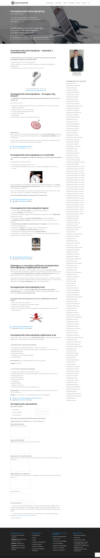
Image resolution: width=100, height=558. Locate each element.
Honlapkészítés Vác (70, 231)
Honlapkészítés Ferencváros (73, 157)
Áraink (65, 3)
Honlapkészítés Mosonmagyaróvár (74, 297)
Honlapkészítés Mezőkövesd (73, 303)
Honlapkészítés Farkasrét (72, 144)
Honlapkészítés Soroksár (72, 99)
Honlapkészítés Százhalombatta (74, 263)
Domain (34, 537)
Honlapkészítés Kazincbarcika (73, 328)
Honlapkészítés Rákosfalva (72, 115)
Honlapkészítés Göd (71, 357)
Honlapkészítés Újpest (71, 88)
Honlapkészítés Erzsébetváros (73, 146)
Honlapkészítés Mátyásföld (72, 126)
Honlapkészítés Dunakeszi (72, 369)
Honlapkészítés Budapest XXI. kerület (75, 168)
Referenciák (71, 3)
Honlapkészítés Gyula (71, 348)
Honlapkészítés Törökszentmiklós (74, 234)
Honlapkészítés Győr (71, 351)
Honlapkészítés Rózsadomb (73, 103)
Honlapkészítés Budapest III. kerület (75, 209)
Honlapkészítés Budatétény (72, 153)
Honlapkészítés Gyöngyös (72, 353)
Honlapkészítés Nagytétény (72, 124)
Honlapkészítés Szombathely (73, 243)
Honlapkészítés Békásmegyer (73, 160)
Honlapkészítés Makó (71, 308)
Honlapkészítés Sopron (71, 267)
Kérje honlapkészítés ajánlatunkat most (22, 146)
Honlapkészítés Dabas (71, 378)
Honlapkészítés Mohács (72, 299)
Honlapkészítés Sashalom (72, 101)
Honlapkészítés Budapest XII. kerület (75, 189)
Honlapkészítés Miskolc (71, 301)
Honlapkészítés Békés (71, 391)
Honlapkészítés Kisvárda (72, 220)
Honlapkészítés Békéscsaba (73, 389)
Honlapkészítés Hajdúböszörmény (74, 346)
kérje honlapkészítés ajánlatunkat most (36, 90)
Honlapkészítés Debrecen (72, 375)
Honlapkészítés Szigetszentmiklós (74, 247)
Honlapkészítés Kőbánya (72, 130)
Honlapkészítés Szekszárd (72, 256)
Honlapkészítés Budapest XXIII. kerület (75, 162)
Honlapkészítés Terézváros (72, 94)
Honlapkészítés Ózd (71, 285)
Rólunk (78, 3)
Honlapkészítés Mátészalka (72, 306)
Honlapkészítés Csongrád (72, 380)
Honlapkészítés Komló (71, 310)
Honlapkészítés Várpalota (72, 229)
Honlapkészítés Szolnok (72, 245)
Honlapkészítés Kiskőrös (72, 319)
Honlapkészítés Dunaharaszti (73, 371)
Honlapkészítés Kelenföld (72, 135)
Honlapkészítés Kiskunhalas (73, 315)
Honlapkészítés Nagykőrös (72, 292)
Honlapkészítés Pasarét (71, 119)
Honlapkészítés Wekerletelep (73, 85)
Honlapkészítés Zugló (71, 83)
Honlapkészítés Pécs (71, 279)
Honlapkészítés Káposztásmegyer (74, 137)
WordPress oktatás (36, 544)
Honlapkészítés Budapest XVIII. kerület (75, 175)
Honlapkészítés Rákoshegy (72, 110)
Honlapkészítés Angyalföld (72, 164)
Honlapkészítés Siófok (71, 270)
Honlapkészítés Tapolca (72, 240)
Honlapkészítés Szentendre (72, 254)
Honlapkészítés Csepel (71, 148)
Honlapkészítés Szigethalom (73, 249)
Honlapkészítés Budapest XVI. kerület (75, 180)
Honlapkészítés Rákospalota (73, 108)
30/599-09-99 (22, 148)
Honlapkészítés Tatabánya (72, 236)
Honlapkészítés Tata (71, 238)
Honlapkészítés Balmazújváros (73, 393)
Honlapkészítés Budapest (72, 384)
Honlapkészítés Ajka (71, 398)
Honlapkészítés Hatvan (71, 339)
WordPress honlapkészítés (38, 542)
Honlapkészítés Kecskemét (72, 324)
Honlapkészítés (49, 3)
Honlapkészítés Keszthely (72, 321)
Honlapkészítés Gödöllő (72, 355)
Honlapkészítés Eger (71, 364)
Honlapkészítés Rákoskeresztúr (73, 112)
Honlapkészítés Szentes (72, 252)
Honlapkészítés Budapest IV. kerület (75, 207)
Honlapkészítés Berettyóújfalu (73, 386)
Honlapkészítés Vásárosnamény (74, 227)
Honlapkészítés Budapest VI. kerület (75, 202)
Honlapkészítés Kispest (71, 132)
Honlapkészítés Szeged (71, 261)
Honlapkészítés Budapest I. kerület (74, 213)
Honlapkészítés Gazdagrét (72, 141)
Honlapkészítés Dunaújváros (73, 366)
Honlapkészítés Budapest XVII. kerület (75, 177)
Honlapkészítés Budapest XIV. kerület (75, 184)
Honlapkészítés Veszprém (72, 225)
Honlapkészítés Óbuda (71, 121)
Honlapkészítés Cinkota (71, 151)
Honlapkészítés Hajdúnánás (73, 344)
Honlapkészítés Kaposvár (72, 326)
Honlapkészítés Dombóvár (72, 373)
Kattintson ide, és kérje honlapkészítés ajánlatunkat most (27, 398)
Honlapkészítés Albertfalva (72, 216)
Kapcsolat (84, 3)
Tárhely (34, 539)
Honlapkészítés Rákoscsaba (73, 117)
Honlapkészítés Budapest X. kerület (74, 193)
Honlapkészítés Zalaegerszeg (73, 222)
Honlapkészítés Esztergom (72, 360)
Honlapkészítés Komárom (72, 312)
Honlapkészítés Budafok (72, 155)
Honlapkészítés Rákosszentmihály (74, 106)
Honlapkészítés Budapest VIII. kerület (75, 198)
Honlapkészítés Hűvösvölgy (72, 139)
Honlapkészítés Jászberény (72, 335)
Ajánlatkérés (58, 3)
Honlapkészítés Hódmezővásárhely (74, 337)
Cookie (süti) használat (79, 539)
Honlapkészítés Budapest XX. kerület (75, 171)
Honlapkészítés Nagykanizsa (73, 294)
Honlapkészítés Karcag (71, 330)
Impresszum (77, 537)
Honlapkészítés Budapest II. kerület (74, 211)
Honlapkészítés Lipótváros (72, 128)
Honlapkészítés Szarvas (72, 265)
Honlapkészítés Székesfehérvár (73, 258)
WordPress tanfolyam (37, 546)
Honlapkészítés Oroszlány (72, 218)
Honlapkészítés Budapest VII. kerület (75, 200)
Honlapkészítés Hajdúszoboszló (73, 342)
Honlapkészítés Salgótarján (72, 276)
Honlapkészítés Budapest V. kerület (74, 204)
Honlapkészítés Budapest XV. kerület (75, 182)
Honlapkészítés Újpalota (72, 90)
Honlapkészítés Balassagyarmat (74, 395)
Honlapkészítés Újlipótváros (73, 92)
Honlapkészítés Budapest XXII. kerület (75, 166)
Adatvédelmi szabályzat (23, 515)
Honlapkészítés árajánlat (20, 37)
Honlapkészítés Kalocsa (72, 333)
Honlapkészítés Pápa (71, 281)
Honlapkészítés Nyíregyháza (73, 290)
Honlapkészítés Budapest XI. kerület (75, 191)
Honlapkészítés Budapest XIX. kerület (75, 173)
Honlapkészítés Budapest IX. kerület (75, 195)
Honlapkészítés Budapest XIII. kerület (75, 186)
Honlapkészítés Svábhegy (72, 97)
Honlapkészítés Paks (71, 283)
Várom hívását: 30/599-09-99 (42, 37)
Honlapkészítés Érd (70, 362)
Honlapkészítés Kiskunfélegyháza (74, 317)
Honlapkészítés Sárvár (71, 274)
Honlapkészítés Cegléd (71, 382)
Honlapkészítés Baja (71, 400)
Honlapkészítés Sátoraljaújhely (73, 272)
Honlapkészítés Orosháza (72, 288)
